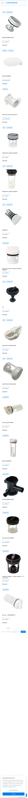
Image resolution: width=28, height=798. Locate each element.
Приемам (13, 794)
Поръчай (4, 45)
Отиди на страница (6, 631)
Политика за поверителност (9, 786)
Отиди (23, 631)
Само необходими (13, 790)
